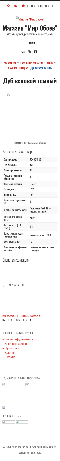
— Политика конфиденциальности (17, 339)
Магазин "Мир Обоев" (30, 27)
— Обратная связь (10, 348)
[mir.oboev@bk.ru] (15, 6)
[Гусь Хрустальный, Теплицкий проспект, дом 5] (8, 6)
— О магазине (8, 357)
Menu (32, 43)
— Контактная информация (14, 343)
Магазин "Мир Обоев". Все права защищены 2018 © (29, 447)
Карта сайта (10, 352)
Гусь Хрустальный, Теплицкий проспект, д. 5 (22, 316)
